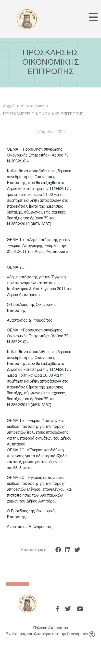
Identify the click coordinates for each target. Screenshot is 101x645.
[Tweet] (77, 549)
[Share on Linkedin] (67, 549)
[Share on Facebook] (58, 549)
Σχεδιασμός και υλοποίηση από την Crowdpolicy (47, 634)
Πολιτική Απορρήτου (50, 628)
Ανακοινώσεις (33, 106)
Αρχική (8, 106)
